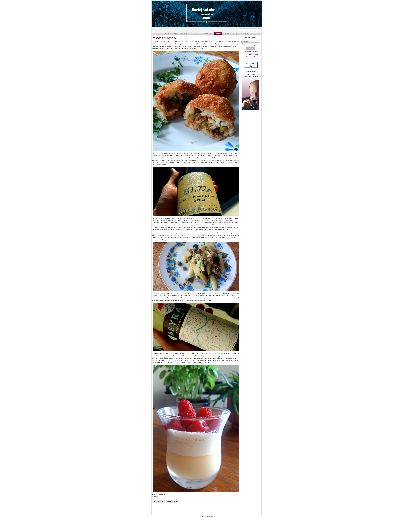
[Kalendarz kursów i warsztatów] (250, 109)
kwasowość (167, 300)
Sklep (175, 33)
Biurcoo (177, 44)
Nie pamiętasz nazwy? (252, 54)
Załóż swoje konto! (252, 51)
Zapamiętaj (249, 46)
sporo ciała (195, 225)
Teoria (226, 33)
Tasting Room (185, 33)
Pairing (218, 33)
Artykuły (236, 33)
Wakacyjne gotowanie (164, 37)
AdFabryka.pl (209, 516)
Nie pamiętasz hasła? (252, 57)
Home (167, 33)
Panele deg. (207, 33)
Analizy (196, 33)
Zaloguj (250, 48)
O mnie (245, 33)
